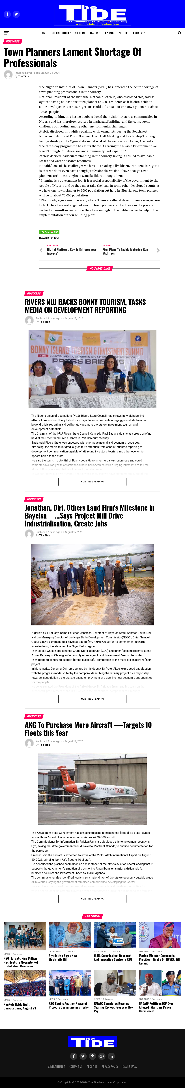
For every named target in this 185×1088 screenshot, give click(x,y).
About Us (92, 1066)
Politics (123, 33)
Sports (109, 33)
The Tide (23, 76)
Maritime (80, 33)
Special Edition (60, 33)
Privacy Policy (110, 1066)
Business (138, 33)
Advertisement (56, 1066)
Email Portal (129, 1066)
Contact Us (76, 1066)
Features (95, 33)
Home (44, 33)
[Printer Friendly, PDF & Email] (49, 231)
